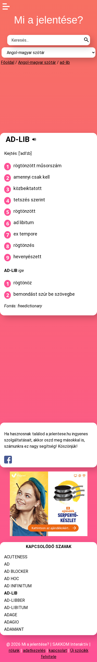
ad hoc (11, 578)
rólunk (14, 650)
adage (10, 614)
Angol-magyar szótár (37, 62)
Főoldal (7, 62)
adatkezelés (34, 650)
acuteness (15, 556)
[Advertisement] (48, 98)
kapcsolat (58, 650)
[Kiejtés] (34, 139)
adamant (14, 629)
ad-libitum (16, 607)
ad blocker (16, 571)
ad (7, 564)
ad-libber (14, 600)
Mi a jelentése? (48, 20)
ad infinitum (18, 585)
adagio (11, 622)
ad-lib (65, 62)
